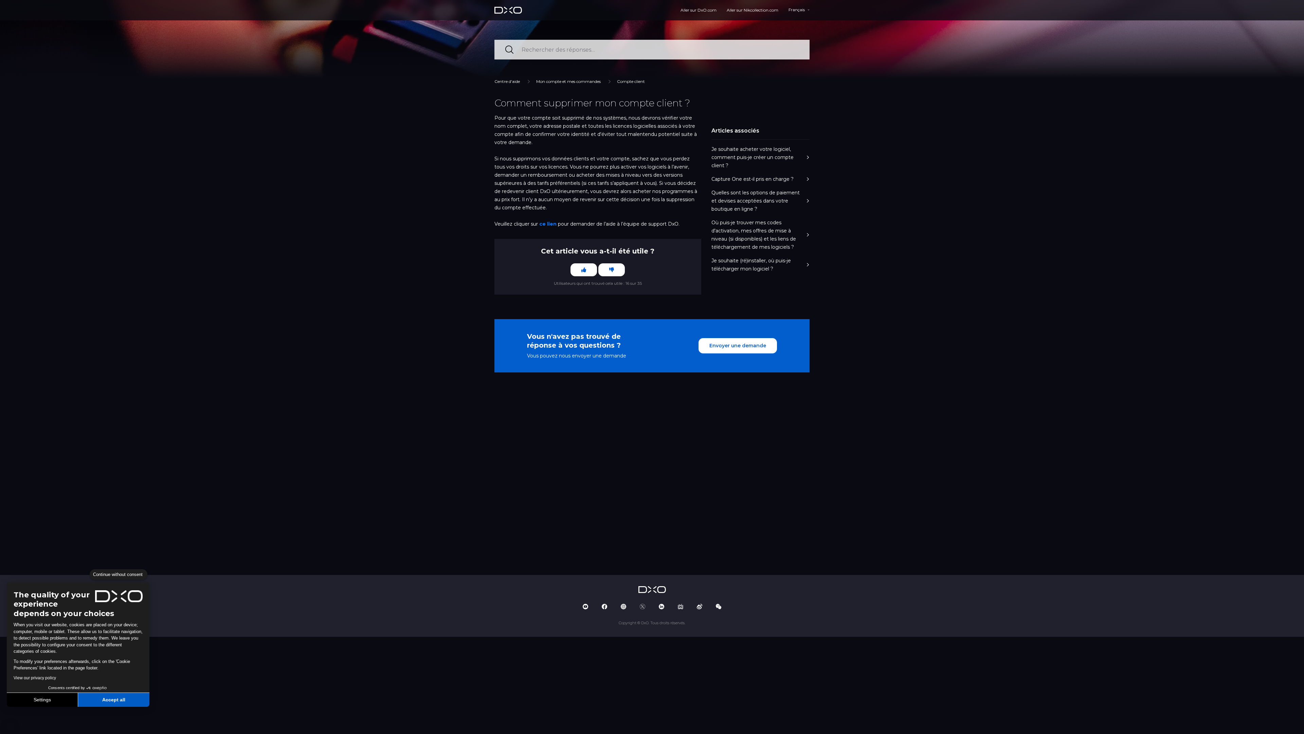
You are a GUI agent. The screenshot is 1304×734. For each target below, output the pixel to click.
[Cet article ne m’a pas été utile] (611, 269)
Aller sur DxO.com (699, 10)
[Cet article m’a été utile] (583, 269)
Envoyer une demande (737, 346)
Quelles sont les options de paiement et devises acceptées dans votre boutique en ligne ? (755, 201)
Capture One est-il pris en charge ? (752, 179)
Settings (42, 699)
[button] (10, 726)
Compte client (631, 81)
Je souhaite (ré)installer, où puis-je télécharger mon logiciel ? (751, 265)
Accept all (113, 699)
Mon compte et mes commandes (568, 81)
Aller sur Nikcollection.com (752, 10)
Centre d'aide (507, 81)
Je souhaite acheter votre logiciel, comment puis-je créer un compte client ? (752, 157)
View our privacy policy (35, 678)
